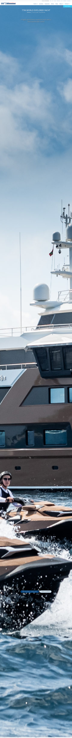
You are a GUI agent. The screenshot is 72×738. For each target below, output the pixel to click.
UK (52, 0)
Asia (61, 0)
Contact (66, 3)
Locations (41, 3)
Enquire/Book (67, 6)
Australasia (68, 0)
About (61, 3)
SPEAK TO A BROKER (46, 591)
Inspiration (47, 3)
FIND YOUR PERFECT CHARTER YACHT (29, 591)
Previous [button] (1, 370)
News (57, 3)
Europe (55, 0)
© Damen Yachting (3, 734)
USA (50, 0)
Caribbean (64, 0)
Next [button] (71, 370)
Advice (52, 3)
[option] (36, 369)
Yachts (35, 3)
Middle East (58, 0)
